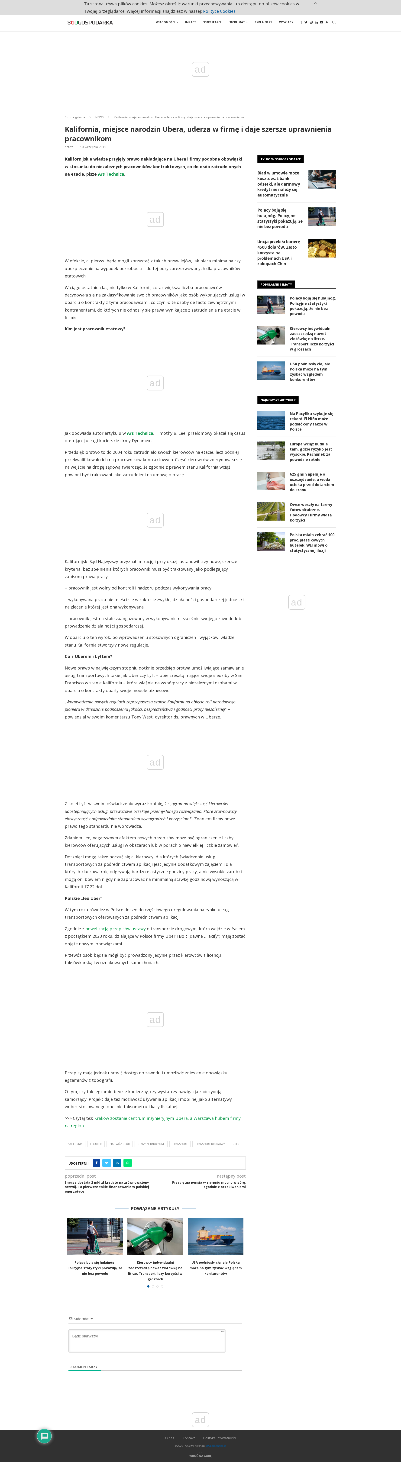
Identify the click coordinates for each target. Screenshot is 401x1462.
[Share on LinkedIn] (117, 1163)
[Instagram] (311, 22)
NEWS (99, 117)
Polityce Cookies (219, 11)
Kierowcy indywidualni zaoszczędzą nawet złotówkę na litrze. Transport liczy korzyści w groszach (312, 339)
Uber (236, 1144)
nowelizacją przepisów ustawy (115, 928)
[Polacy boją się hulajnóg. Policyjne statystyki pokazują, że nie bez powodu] (95, 1236)
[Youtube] (321, 22)
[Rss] (327, 22)
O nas (169, 1438)
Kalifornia (75, 1144)
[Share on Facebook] (96, 1163)
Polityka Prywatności (219, 1438)
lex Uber (96, 1144)
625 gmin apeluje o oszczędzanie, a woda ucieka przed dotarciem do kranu (312, 482)
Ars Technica (111, 174)
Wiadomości (165, 22)
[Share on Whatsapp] (127, 1163)
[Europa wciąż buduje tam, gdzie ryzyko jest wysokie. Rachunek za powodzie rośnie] (271, 450)
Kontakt (188, 1438)
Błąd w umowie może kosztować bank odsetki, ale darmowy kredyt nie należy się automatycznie (278, 184)
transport (180, 1144)
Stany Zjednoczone (151, 1144)
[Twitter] (305, 22)
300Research (212, 22)
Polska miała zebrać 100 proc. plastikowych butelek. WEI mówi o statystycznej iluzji (312, 542)
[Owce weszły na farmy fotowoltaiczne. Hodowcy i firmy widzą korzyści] (271, 511)
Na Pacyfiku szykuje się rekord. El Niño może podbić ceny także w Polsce (311, 421)
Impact (190, 22)
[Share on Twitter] (106, 1163)
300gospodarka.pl (216, 1445)
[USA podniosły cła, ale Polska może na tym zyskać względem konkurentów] (215, 1236)
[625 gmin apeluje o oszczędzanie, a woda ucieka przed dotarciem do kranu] (271, 481)
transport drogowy (210, 1144)
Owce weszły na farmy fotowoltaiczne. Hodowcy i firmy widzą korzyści (311, 512)
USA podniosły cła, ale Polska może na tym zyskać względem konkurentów (216, 1268)
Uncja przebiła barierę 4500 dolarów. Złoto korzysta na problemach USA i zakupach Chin (278, 252)
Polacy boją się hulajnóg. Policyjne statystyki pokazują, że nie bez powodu (95, 1268)
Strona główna (75, 117)
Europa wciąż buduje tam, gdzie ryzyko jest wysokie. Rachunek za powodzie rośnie (311, 451)
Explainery (263, 22)
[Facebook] (301, 22)
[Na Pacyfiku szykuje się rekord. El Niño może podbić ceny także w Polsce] (271, 420)
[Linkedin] (316, 22)
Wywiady (286, 22)
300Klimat (237, 22)
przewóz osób (120, 1144)
